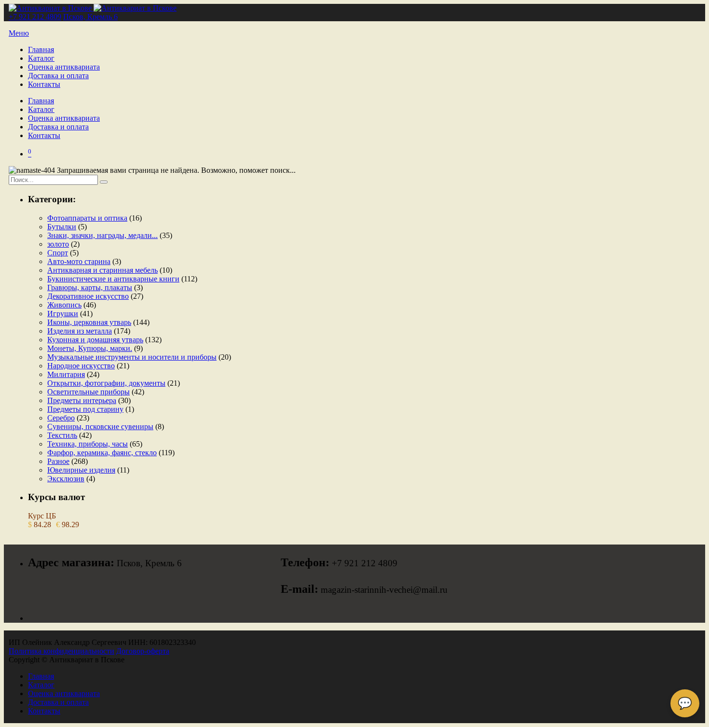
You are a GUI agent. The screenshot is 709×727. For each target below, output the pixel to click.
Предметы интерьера (81, 400)
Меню (19, 33)
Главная (41, 49)
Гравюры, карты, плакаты (89, 287)
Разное (58, 461)
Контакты (44, 84)
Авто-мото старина (78, 261)
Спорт (57, 253)
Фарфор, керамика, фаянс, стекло (102, 452)
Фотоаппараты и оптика (87, 218)
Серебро (61, 418)
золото (58, 244)
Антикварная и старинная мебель (102, 270)
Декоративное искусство (88, 296)
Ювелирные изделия (81, 470)
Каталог (41, 58)
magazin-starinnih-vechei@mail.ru (384, 590)
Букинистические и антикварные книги (113, 279)
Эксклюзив (65, 479)
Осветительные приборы (88, 392)
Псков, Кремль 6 (90, 17)
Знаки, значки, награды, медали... (102, 235)
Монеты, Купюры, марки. (89, 348)
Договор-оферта (142, 651)
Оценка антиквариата (64, 67)
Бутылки (61, 227)
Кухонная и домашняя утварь (95, 340)
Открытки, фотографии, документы (106, 383)
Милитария (66, 374)
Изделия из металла (79, 331)
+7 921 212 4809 (35, 17)
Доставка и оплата (58, 75)
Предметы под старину (85, 409)
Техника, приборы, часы (87, 444)
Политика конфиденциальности (61, 651)
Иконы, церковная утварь (89, 322)
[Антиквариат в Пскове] (93, 8)
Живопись (64, 305)
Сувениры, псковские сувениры (100, 426)
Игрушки (62, 313)
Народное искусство (81, 366)
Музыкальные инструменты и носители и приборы (132, 357)
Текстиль (62, 435)
